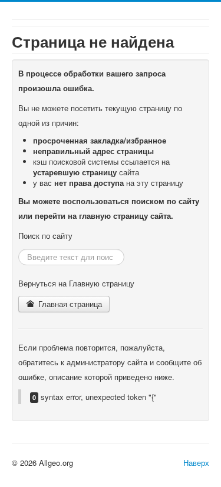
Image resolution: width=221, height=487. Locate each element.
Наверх (196, 462)
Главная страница (69, 303)
